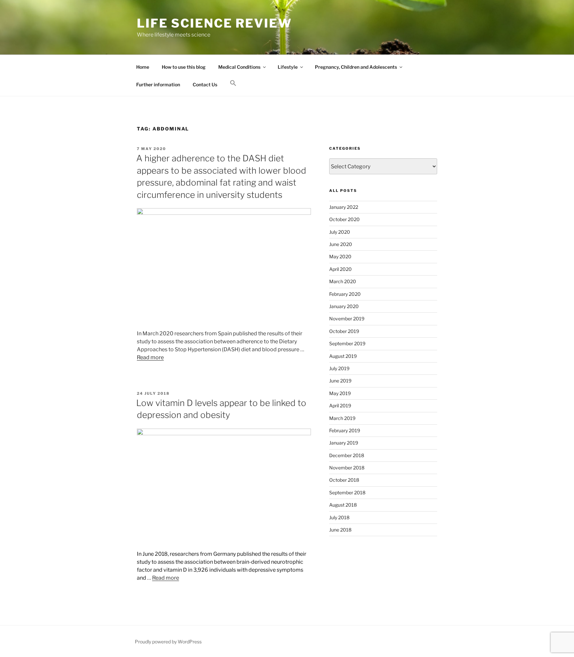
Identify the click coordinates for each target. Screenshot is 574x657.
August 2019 (343, 356)
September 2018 (347, 492)
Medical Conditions (239, 67)
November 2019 (346, 318)
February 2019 (344, 430)
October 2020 (344, 219)
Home (142, 67)
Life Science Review (214, 23)
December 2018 (346, 455)
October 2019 (344, 331)
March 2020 (342, 281)
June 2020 (340, 244)
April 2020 (340, 269)
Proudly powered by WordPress (168, 641)
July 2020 (339, 232)
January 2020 (344, 306)
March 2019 (342, 418)
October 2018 (344, 480)
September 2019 (347, 343)
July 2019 (339, 368)
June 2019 (340, 380)
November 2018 (346, 467)
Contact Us (205, 84)
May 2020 (340, 256)
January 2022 (343, 207)
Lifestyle (288, 67)
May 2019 (340, 393)
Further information (158, 84)
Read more (150, 357)
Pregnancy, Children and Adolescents (356, 67)
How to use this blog (184, 67)
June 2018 (340, 530)
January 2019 (343, 443)
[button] (233, 83)
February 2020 (345, 294)
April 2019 (340, 405)
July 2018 (339, 517)
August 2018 (343, 505)
